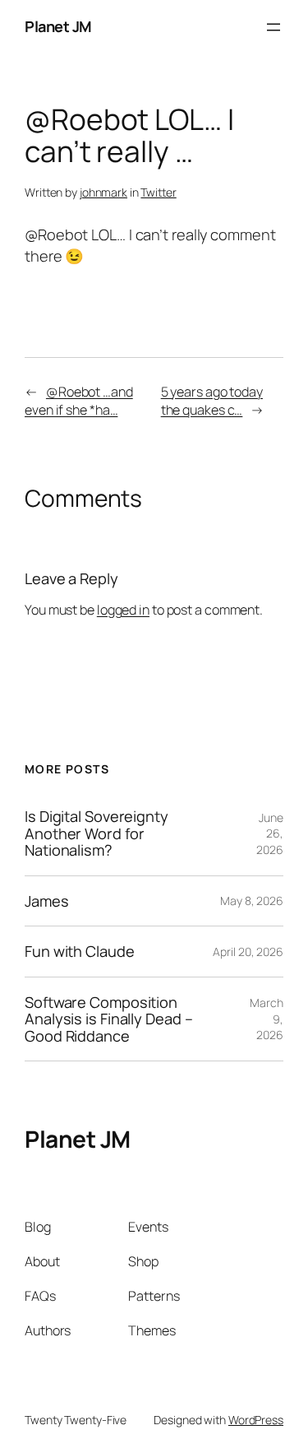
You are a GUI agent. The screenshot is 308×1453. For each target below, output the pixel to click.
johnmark (103, 192)
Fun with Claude (80, 951)
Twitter (158, 192)
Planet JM (58, 26)
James (47, 901)
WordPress (255, 1419)
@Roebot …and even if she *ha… (79, 401)
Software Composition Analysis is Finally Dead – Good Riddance (108, 1019)
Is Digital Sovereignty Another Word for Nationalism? (96, 833)
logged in (123, 610)
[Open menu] (273, 27)
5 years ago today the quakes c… (212, 401)
